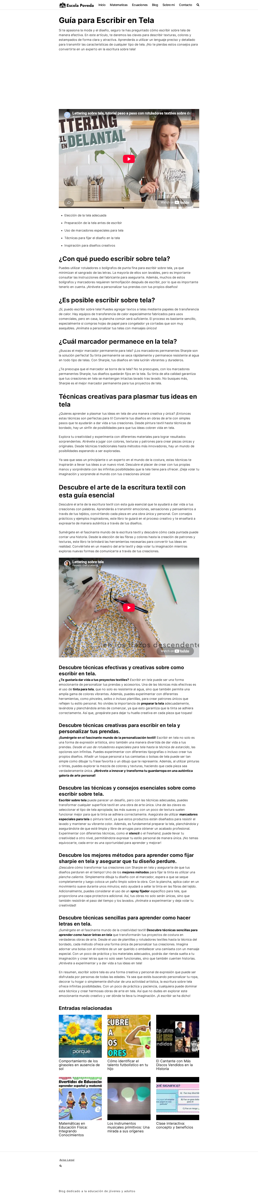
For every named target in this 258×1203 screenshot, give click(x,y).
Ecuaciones (139, 5)
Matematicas (118, 5)
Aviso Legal (66, 1159)
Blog (155, 5)
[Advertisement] (129, 80)
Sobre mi (169, 5)
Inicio (101, 5)
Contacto (185, 5)
